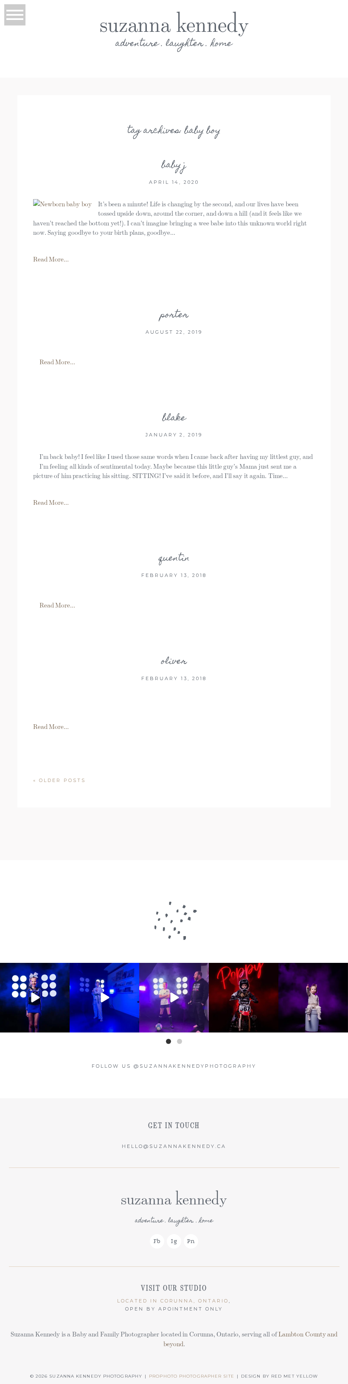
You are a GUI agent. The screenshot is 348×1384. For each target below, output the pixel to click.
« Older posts (59, 780)
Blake (174, 419)
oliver (174, 662)
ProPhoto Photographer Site (191, 1376)
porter (174, 315)
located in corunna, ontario (173, 1301)
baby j (174, 166)
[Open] (35, 997)
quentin (174, 559)
